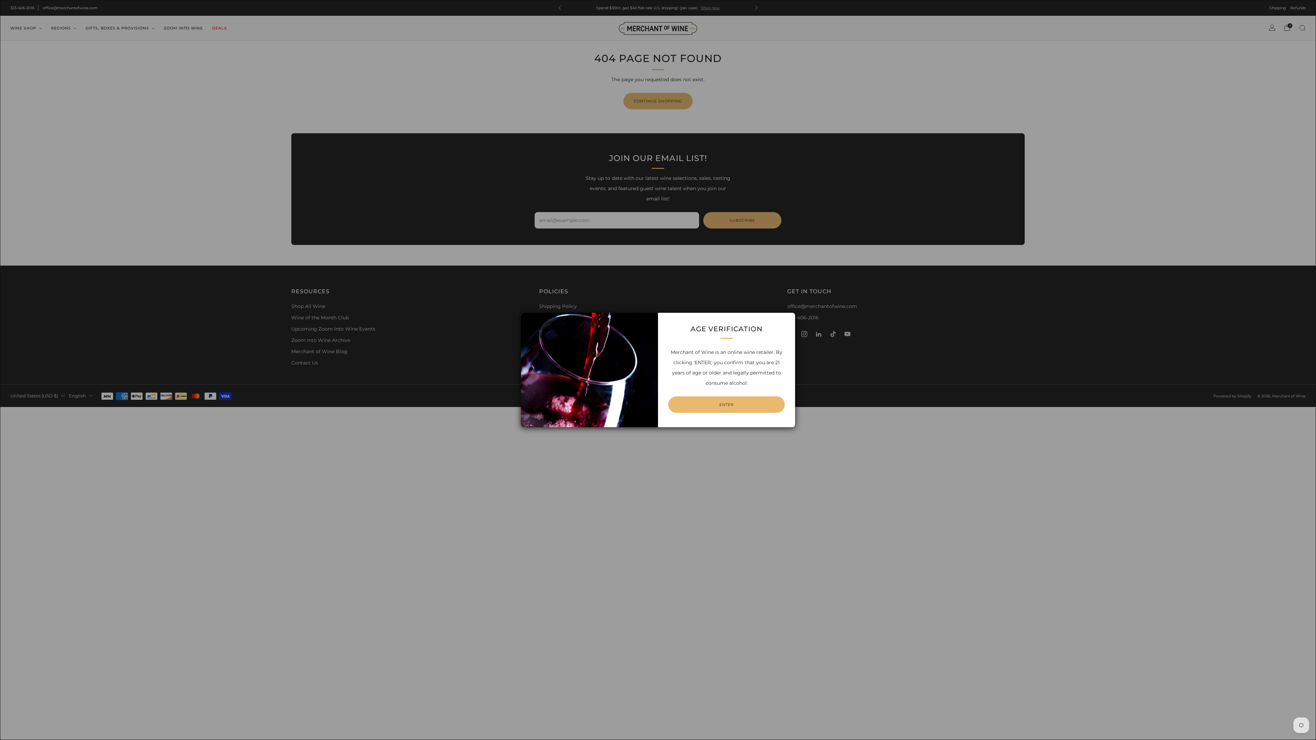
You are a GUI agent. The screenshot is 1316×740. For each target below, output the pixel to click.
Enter (726, 404)
